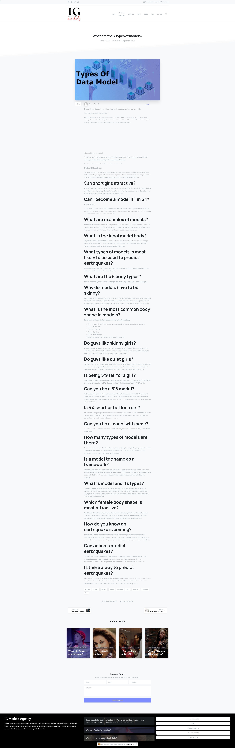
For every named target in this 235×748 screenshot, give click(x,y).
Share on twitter (128, 601)
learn (127, 589)
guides (112, 589)
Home (102, 41)
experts (104, 589)
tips (86, 593)
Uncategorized (193, 737)
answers (95, 589)
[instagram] (77, 2)
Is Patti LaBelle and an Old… (128, 652)
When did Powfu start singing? (76, 652)
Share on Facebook (110, 601)
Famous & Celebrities (193, 719)
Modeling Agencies (193, 728)
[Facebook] (68, 2)
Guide (108, 41)
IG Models (120, 589)
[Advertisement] (117, 138)
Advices (87, 589)
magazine (135, 589)
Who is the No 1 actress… (102, 652)
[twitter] (74, 2)
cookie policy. (130, 744)
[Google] (71, 2)
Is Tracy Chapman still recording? (156, 652)
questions (145, 589)
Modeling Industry (193, 733)
